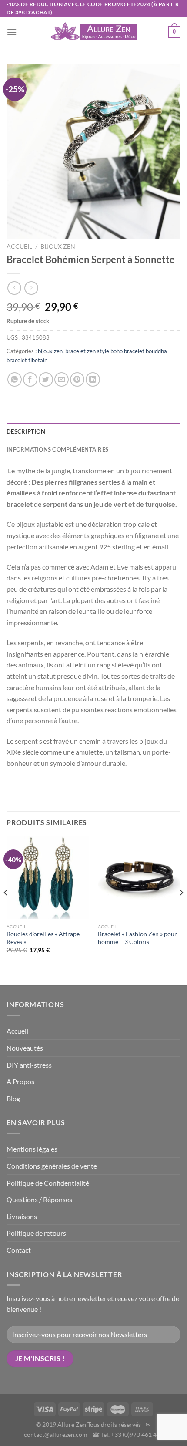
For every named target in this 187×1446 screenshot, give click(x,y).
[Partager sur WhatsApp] (14, 379)
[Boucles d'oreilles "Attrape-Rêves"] (48, 877)
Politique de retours (36, 1233)
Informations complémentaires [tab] (57, 449)
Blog (13, 1098)
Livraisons (22, 1216)
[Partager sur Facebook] (30, 379)
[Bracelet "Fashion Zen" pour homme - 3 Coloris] (139, 877)
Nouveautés (25, 1048)
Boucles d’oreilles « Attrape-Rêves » (44, 937)
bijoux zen (57, 246)
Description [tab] (26, 431)
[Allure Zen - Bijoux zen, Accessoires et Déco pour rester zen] (93, 32)
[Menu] (12, 32)
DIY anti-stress (29, 1065)
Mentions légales (32, 1149)
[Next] (181, 910)
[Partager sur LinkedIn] (93, 379)
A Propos (20, 1081)
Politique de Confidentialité (48, 1183)
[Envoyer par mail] (61, 379)
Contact (19, 1250)
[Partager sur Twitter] (46, 379)
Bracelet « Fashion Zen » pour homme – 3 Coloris (137, 937)
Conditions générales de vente (52, 1166)
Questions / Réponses (39, 1199)
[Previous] (6, 910)
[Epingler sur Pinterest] (77, 379)
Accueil (19, 246)
